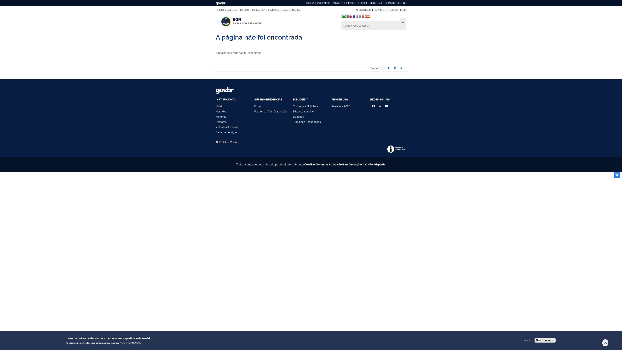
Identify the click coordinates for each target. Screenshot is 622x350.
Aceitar (528, 340)
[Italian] (361, 17)
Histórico (221, 116)
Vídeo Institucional (227, 127)
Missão (220, 106)
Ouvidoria (273, 10)
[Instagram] (380, 105)
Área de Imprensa (291, 10)
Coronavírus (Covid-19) (318, 3)
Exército (244, 10)
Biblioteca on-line (303, 111)
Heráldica (221, 111)
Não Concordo (545, 340)
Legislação (376, 3)
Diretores (221, 121)
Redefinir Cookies (229, 142)
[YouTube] (387, 105)
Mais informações (130, 342)
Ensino (258, 106)
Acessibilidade (363, 10)
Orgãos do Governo (395, 3)
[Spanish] (367, 17)
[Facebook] (373, 105)
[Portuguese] (344, 16)
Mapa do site (380, 10)
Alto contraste (398, 10)
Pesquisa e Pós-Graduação (270, 111)
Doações (298, 116)
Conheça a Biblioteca (305, 106)
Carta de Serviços (226, 132)
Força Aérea (258, 10)
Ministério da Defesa (226, 10)
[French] (355, 17)
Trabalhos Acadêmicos (307, 121)
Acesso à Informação (344, 3)
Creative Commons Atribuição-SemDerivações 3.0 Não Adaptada (344, 164)
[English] (349, 17)
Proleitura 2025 (341, 106)
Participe (362, 3)
